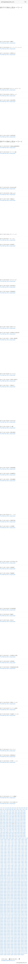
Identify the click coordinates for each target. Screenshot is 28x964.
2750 (13, 815)
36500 (22, 933)
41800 (1, 953)
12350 (12, 846)
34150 (25, 924)
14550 (25, 854)
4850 (4, 822)
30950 (25, 913)
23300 (22, 885)
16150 (25, 859)
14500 (22, 854)
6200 (4, 826)
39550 (12, 944)
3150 (10, 816)
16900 (22, 862)
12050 (19, 845)
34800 (15, 927)
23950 (12, 888)
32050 (19, 917)
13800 (1, 852)
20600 (1, 877)
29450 (5, 908)
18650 (5, 869)
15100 (8, 857)
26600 (1, 898)
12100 (22, 845)
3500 (4, 818)
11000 (1, 842)
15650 (19, 858)
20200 (1, 875)
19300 (22, 871)
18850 (19, 869)
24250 (5, 890)
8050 (7, 832)
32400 (15, 918)
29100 (8, 907)
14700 (8, 855)
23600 (15, 887)
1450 (16, 810)
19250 (19, 871)
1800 (10, 812)
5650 (24, 823)
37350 (25, 936)
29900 (8, 910)
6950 (21, 828)
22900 (22, 884)
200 (8, 808)
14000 (15, 852)
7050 (1, 829)
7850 (21, 831)
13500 (8, 851)
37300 (22, 936)
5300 (4, 823)
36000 (15, 931)
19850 (5, 874)
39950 (12, 946)
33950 (12, 924)
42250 (5, 954)
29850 (5, 910)
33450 (5, 923)
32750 (12, 920)
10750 (12, 841)
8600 (13, 833)
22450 (19, 882)
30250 (5, 911)
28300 (8, 904)
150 (6, 808)
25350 (25, 892)
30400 (15, 911)
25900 (8, 895)
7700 (13, 831)
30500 (22, 911)
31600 (15, 915)
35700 (22, 930)
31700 (22, 915)
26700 (8, 898)
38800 (15, 941)
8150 (13, 832)
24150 (25, 888)
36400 (15, 933)
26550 (25, 897)
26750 (12, 898)
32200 (1, 918)
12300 (8, 846)
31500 (8, 915)
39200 (15, 943)
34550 (25, 926)
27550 (12, 901)
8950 (7, 835)
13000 (1, 849)
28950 (25, 905)
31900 (8, 917)
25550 (12, 894)
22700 (8, 884)
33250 (19, 921)
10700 (8, 841)
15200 (15, 857)
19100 (8, 871)
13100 (8, 849)
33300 (22, 921)
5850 (10, 825)
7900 (24, 831)
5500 (16, 823)
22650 (5, 884)
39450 (5, 944)
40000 (15, 946)
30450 (19, 911)
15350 (25, 857)
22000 (15, 881)
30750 (12, 913)
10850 (19, 841)
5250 (1, 823)
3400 (24, 816)
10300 (8, 839)
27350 (25, 900)
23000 (1, 885)
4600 (16, 821)
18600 (1, 869)
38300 (8, 940)
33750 (25, 923)
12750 (12, 848)
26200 (1, 897)
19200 (15, 871)
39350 (25, 943)
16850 (19, 862)
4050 (10, 819)
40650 (5, 949)
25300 (22, 892)
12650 (5, 848)
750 (6, 809)
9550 (16, 836)
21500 (8, 880)
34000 (15, 924)
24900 (22, 891)
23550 (12, 887)
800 (8, 809)
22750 (12, 884)
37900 (8, 938)
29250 (19, 907)
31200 (15, 914)
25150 (12, 892)
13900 (8, 852)
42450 (19, 954)
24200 (1, 890)
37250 (19, 936)
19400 (1, 872)
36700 (8, 934)
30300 (8, 911)
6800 (13, 828)
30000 (15, 910)
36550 (25, 933)
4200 (19, 819)
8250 (19, 832)
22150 (25, 881)
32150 (25, 917)
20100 (22, 874)
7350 (19, 829)
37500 (8, 937)
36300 (8, 933)
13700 (22, 851)
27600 (15, 901)
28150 (25, 903)
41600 (15, 951)
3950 (4, 819)
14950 (25, 855)
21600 (15, 880)
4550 (13, 821)
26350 (12, 897)
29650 (19, 908)
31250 (19, 914)
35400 (1, 930)
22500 (22, 882)
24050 (19, 888)
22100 (22, 881)
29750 (25, 908)
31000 (1, 914)
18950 (25, 869)
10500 (22, 839)
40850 (19, 949)
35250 (19, 928)
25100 (8, 892)
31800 (1, 917)
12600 (1, 848)
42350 (12, 954)
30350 (12, 911)
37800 (1, 938)
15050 (5, 857)
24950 (25, 891)
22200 (1, 882)
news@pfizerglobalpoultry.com (8, 960)
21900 (8, 881)
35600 (15, 930)
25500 (8, 894)
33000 (1, 921)
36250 (5, 933)
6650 (4, 828)
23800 (1, 888)
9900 (10, 838)
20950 (25, 877)
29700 (22, 908)
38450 (19, 940)
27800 (1, 903)
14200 (1, 854)
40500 (22, 947)
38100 (22, 938)
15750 (25, 858)
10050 (19, 838)
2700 (10, 815)
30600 (1, 913)
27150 (12, 900)
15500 (8, 858)
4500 (10, 821)
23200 (15, 885)
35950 (12, 931)
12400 (15, 846)
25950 (12, 895)
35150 (12, 928)
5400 (10, 823)
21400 (1, 880)
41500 (8, 951)
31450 (5, 915)
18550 (25, 868)
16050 (19, 859)
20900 (22, 877)
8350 (24, 832)
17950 (12, 867)
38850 (19, 941)
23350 (25, 885)
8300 (21, 832)
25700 (22, 894)
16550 (25, 861)
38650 (5, 941)
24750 (12, 891)
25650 (19, 894)
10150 (26, 838)
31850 (5, 917)
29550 (12, 908)
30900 (22, 913)
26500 (22, 897)
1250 (4, 810)
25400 (1, 894)
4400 (4, 821)
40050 (19, 946)
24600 (1, 891)
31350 (25, 914)
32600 (1, 920)
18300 (8, 868)
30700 (8, 913)
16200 (1, 861)
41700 (22, 951)
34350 (12, 926)
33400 (1, 923)
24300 (8, 890)
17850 (5, 867)
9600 (19, 836)
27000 (1, 900)
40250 (5, 947)
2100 (1, 813)
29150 (12, 907)
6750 (10, 828)
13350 (25, 849)
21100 (8, 878)
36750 (12, 934)
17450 (5, 865)
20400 (15, 875)
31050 (5, 914)
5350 (7, 823)
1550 (21, 810)
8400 (1, 833)
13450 (5, 851)
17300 (22, 864)
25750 (25, 894)
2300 (13, 813)
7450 (24, 829)
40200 (1, 947)
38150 (25, 938)
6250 (7, 826)
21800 (1, 881)
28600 (1, 905)
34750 (12, 927)
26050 (19, 895)
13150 (12, 849)
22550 (25, 882)
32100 (22, 917)
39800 (1, 946)
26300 (8, 897)
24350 (12, 890)
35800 (1, 931)
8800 (24, 833)
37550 (12, 937)
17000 (1, 864)
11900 (8, 845)
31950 (12, 917)
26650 (5, 898)
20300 (8, 875)
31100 (8, 914)
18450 (19, 868)
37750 (25, 937)
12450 (19, 846)
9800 (4, 838)
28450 (19, 904)
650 (1, 809)
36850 (19, 934)
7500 (1, 831)
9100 (16, 835)
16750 (12, 862)
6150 (1, 826)
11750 (25, 844)
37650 (19, 937)
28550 (25, 904)
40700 (8, 949)
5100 (19, 822)
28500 (22, 904)
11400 (1, 844)
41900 (8, 953)
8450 (4, 833)
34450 (19, 926)
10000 (16, 838)
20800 (15, 877)
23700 (22, 887)
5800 (7, 825)
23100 (8, 885)
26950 (25, 898)
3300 (19, 816)
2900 (21, 815)
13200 (15, 849)
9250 (24, 835)
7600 (7, 831)
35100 (8, 928)
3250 (16, 816)
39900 (8, 946)
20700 (8, 877)
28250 (5, 904)
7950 (1, 832)
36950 (25, 934)
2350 (16, 813)
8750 (21, 833)
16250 (5, 861)
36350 (12, 933)
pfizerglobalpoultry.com (7, 2)
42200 (1, 954)
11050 (5, 842)
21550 (12, 880)
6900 (19, 828)
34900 (22, 927)
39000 (1, 943)
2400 (19, 813)
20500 (22, 875)
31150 (12, 914)
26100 (22, 895)
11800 (1, 845)
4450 (7, 821)
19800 (1, 874)
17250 (19, 864)
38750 (12, 941)
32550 (25, 918)
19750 (25, 872)
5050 (16, 822)
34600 (1, 927)
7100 (4, 829)
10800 (15, 841)
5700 (1, 825)
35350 (25, 928)
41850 (5, 953)
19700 (22, 872)
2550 (1, 815)
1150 (26, 809)
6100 (24, 825)
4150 (16, 819)
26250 (5, 897)
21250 (19, 878)
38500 (22, 940)
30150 (25, 910)
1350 (10, 810)
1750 (7, 812)
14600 (1, 855)
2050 (24, 812)
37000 (1, 936)
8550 (10, 833)
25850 (5, 895)
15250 (19, 857)
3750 (19, 818)
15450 (5, 858)
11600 (15, 844)
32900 (22, 920)
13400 (1, 851)
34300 (8, 926)
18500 (22, 868)
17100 (8, 864)
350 (15, 808)
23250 (19, 885)
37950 (12, 938)
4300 (24, 819)
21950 (12, 881)
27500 (8, 901)
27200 (15, 900)
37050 (5, 936)
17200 (15, 864)
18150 (25, 867)
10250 (5, 839)
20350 (12, 875)
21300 (22, 878)
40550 (25, 947)
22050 (19, 881)
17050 (5, 864)
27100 (8, 900)
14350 (12, 854)
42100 (22, 953)
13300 (22, 849)
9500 (13, 836)
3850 (24, 818)
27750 (25, 901)
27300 (22, 900)
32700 (8, 920)
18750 (12, 869)
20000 (15, 874)
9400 (7, 836)
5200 (24, 822)
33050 (5, 921)
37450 (5, 937)
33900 (8, 924)
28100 (22, 903)
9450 (10, 836)
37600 (15, 937)
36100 (22, 931)
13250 (19, 849)
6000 (19, 825)
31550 (12, 915)
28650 (5, 905)
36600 (1, 934)
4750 (24, 821)
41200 (15, 950)
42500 (22, 954)
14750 (12, 855)
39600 (15, 944)
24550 (25, 890)
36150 (25, 931)
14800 (15, 855)
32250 (5, 918)
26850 (19, 898)
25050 (5, 892)
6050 (21, 825)
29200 (15, 907)
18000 (15, 867)
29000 (1, 907)
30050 (19, 910)
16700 (8, 862)
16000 (15, 859)
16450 (19, 861)
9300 (1, 836)
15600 (15, 858)
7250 (13, 829)
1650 (1, 812)
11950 (12, 845)
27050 (5, 900)
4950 (10, 822)
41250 (19, 950)
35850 (5, 931)
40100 (22, 946)
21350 (25, 878)
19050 (5, 871)
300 (13, 808)
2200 (7, 813)
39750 (25, 944)
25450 (5, 894)
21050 (5, 878)
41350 (25, 950)
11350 (25, 842)
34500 (22, 926)
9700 (24, 836)
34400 (15, 926)
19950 (12, 874)
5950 (16, 825)
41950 (12, 953)
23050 (5, 885)
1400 (13, 810)
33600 (15, 923)
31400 (1, 915)
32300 (8, 918)
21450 (5, 880)
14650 (5, 855)
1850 (13, 812)
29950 (12, 910)
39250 (19, 943)
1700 (4, 812)
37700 (22, 937)
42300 (8, 954)
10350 (12, 839)
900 (12, 809)
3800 (21, 818)
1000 (17, 809)
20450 (19, 875)
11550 (12, 844)
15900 (8, 859)
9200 (21, 835)
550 (24, 808)
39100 (8, 943)
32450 (19, 918)
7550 (4, 831)
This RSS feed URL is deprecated (7, 43)
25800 (1, 895)
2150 (4, 813)
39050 (5, 943)
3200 (13, 816)
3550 (7, 818)
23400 (1, 887)
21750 (25, 880)
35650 (19, 930)
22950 (25, 884)
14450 (19, 854)
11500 (8, 844)
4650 (19, 821)
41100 (8, 950)
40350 (12, 947)
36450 (19, 933)
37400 (1, 937)
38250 (5, 940)
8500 (7, 833)
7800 (19, 831)
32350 (12, 918)
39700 (22, 944)
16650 (5, 862)
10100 (23, 838)
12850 (19, 848)
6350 (13, 826)
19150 (12, 871)
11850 (5, 845)
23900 (8, 888)
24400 (15, 890)
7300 (16, 829)
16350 (12, 861)
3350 (21, 816)
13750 (25, 851)
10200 (1, 839)
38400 (15, 940)
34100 (22, 924)
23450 (5, 887)
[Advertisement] (14, 25)
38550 (25, 940)
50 (1, 808)
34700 (8, 927)
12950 (25, 848)
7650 (10, 831)
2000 (21, 812)
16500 (22, 861)
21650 (19, 880)
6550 (24, 826)
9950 (13, 838)
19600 (15, 872)
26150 (25, 895)
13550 (12, 851)
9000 (10, 835)
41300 (22, 950)
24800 (15, 891)
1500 (19, 810)
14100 (22, 852)
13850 (5, 852)
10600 (1, 841)
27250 (19, 900)
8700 (19, 833)
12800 (15, 848)
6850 (16, 828)
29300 (22, 907)
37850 (5, 938)
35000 (1, 928)
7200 (10, 829)
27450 (5, 901)
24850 (19, 891)
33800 (1, 924)
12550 (25, 846)
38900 (22, 941)
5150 (21, 822)
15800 (1, 859)
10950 (25, 841)
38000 (15, 938)
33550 (12, 923)
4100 (13, 819)
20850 (19, 877)
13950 (12, 852)
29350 (25, 907)
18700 (8, 869)
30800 (15, 913)
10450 (19, 839)
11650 (19, 844)
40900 (22, 949)
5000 (13, 822)
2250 (10, 813)
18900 (22, 869)
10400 (15, 839)
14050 (19, 852)
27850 (5, 903)
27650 (19, 901)
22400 (15, 882)
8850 (1, 835)
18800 (15, 869)
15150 (12, 857)
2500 (24, 813)
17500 (8, 865)
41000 (1, 950)
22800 (15, 884)
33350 (25, 921)
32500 (22, 918)
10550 (25, 839)
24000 (15, 888)
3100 (7, 816)
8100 (10, 832)
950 (15, 809)
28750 (12, 905)
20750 (12, 877)
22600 (1, 884)
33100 (8, 921)
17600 (15, 865)
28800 (15, 905)
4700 (21, 821)
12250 (5, 846)
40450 (19, 947)
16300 (8, 861)
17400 (1, 865)
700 (3, 809)
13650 (19, 851)
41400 (1, 951)
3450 (1, 818)
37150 (12, 936)
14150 (25, 852)
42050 (19, 953)
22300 (8, 882)
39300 (22, 943)
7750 (16, 831)
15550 (12, 858)
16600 (1, 862)
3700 (16, 818)
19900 (8, 874)
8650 (16, 833)
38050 (19, 938)
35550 (12, 930)
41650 (19, 951)
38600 (1, 941)
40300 (8, 947)
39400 (1, 944)
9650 (21, 836)
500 (22, 808)
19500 (8, 872)
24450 (19, 890)
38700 (8, 941)
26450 (19, 897)
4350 (1, 821)
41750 (25, 951)
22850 (19, 884)
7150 (7, 829)
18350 (12, 868)
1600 (24, 810)
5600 (21, 823)
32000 (15, 917)
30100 (22, 910)
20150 (25, 874)
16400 (15, 861)
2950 (24, 815)
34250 (5, 926)
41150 (12, 950)
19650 (19, 872)
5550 (19, 823)
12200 (1, 846)
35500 (8, 930)
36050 (19, 931)
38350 (12, 940)
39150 (12, 943)
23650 (19, 887)
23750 (25, 887)
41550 (12, 951)
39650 (19, 944)
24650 (5, 891)
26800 (15, 898)
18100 (22, 867)
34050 (19, 924)
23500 (8, 887)
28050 (19, 903)
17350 (25, 864)
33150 (12, 921)
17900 (8, 867)
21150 (12, 878)
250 (10, 808)
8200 (16, 832)
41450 (5, 951)
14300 (8, 854)
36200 (1, 933)
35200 (15, 928)
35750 (25, 930)
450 (20, 808)
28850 (19, 905)
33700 (22, 923)
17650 (19, 865)
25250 (19, 892)
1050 (20, 809)
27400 (1, 901)
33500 (8, 923)
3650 (13, 818)
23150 (12, 885)
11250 (19, 842)
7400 (21, 829)
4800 (1, 822)
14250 (5, 854)
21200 (15, 878)
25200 (15, 892)
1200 (1, 810)
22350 (12, 882)
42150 (25, 953)
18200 (1, 868)
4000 (7, 819)
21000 (1, 878)
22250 (5, 882)
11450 (5, 844)
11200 (15, 842)
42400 (15, 954)
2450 (21, 813)
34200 (1, 926)
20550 (25, 875)
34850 (19, 927)
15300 (22, 857)
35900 (8, 931)
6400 (16, 826)
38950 (25, 941)
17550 (12, 865)
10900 (22, 841)
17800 (1, 867)
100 (4, 808)
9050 (13, 835)
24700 (8, 891)
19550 (12, 872)
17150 (12, 864)
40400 (15, 947)
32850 (19, 920)
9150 (19, 835)
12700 (8, 848)
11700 (22, 844)
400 (17, 808)
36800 (15, 934)
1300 (7, 810)
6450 (19, 826)
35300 (22, 928)
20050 (19, 874)
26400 (15, 897)
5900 (13, 825)
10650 (5, 841)
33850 (5, 924)
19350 (25, 871)
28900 (22, 905)
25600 (15, 894)
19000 (1, 871)
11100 (8, 842)
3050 (4, 816)
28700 (8, 905)
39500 (8, 944)
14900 (22, 855)
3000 (1, 816)
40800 (15, 949)
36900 (22, 934)
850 (10, 809)
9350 (4, 836)
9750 (1, 838)
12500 (22, 846)
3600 (10, 818)
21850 (5, 881)
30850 (19, 913)
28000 (15, 903)
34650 (5, 927)
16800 (15, 862)
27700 (22, 901)
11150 (12, 842)
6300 (10, 826)
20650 (5, 877)
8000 (4, 832)
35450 (5, 930)
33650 (19, 923)
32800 (15, 920)
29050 (5, 907)
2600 (4, 815)
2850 (19, 815)
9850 (7, 838)
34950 (25, 927)
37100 (8, 936)
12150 (25, 845)
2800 (16, 815)
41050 (5, 950)
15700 (22, 858)
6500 (21, 826)
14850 (19, 855)
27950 (12, 903)
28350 (12, 904)
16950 (25, 862)
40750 (12, 949)
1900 (16, 812)
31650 (19, 915)
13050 (5, 849)
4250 (21, 819)
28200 (1, 904)
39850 (5, 946)
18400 (15, 868)
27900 (8, 903)
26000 (15, 895)
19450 (5, 872)
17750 (25, 865)
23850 (5, 888)
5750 (4, 825)
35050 (5, 928)
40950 (25, 949)
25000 (1, 892)
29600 (15, 908)
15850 (5, 859)
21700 (22, 880)
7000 (24, 828)
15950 (12, 859)
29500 (8, 908)
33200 (15, 921)
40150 (25, 946)
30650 (5, 913)
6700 (7, 828)
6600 (1, 828)
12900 (22, 848)
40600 (1, 949)
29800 (1, 910)
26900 (22, 898)
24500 (22, 890)
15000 (1, 857)
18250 (5, 868)
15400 (1, 858)
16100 (22, 859)
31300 (22, 914)
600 (27, 808)
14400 (15, 854)
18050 (19, 867)
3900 (1, 819)
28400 (15, 904)
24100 (22, 888)
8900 (4, 835)
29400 (1, 908)
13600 (15, 851)
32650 (5, 920)
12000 (15, 845)
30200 (1, 911)
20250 (5, 875)
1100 (23, 809)
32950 (25, 920)
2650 (7, 815)
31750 (25, 915)
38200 (1, 940)
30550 (25, 911)
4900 (7, 822)
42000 (15, 953)
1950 (19, 812)
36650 (5, 934)
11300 (22, 842)
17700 (22, 865)
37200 (15, 936)
